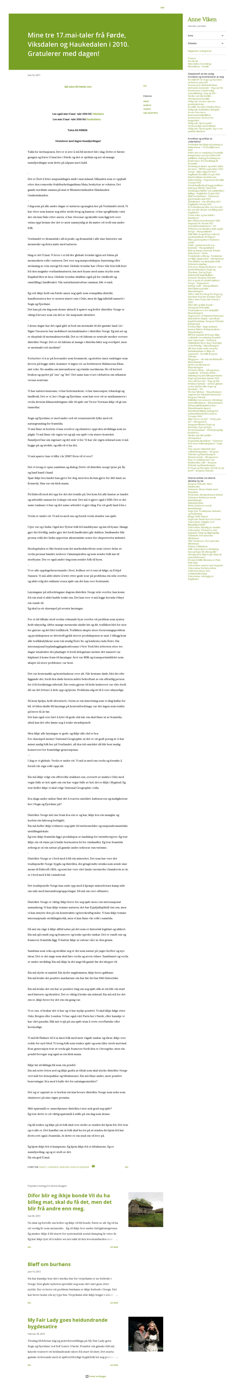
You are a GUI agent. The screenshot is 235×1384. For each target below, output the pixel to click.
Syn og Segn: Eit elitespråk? (202, 551)
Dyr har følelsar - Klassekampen (204, 391)
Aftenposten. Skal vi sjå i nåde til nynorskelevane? (204, 556)
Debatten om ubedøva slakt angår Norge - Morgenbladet (205, 230)
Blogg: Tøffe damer (198, 516)
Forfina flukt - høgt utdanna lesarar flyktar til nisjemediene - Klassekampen (204, 329)
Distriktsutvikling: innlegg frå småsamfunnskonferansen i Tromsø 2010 (203, 413)
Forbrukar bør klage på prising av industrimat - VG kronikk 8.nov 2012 (205, 147)
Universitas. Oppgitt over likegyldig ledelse (201, 523)
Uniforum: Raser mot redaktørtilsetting (199, 572)
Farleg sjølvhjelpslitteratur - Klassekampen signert (202, 406)
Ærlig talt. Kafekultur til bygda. (204, 109)
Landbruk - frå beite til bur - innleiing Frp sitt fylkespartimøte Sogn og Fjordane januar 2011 (205, 375)
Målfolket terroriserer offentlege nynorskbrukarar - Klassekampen (205, 401)
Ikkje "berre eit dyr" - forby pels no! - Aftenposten (204, 420)
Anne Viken (202, 19)
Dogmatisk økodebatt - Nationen (205, 440)
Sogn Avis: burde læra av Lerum (204, 519)
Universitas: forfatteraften (202, 568)
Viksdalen (98, 113)
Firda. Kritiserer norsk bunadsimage (199, 507)
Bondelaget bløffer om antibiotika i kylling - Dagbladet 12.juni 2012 (206, 192)
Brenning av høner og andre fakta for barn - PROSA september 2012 (205, 167)
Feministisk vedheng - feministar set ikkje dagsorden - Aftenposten (206, 257)
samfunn (147, 109)
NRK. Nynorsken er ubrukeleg (203, 549)
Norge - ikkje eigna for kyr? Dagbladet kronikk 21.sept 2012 (204, 173)
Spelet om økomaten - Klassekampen (199, 366)
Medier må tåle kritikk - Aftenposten (200, 436)
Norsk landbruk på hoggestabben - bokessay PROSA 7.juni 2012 (206, 186)
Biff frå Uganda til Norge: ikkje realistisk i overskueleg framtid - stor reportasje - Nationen (205, 337)
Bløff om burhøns (49, 1264)
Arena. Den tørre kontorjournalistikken (199, 113)
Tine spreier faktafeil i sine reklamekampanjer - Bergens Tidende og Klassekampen (203, 452)
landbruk (147, 105)
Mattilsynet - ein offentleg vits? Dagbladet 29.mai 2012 (204, 203)
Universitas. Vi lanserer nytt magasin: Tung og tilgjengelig (203, 531)
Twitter (192, 58)
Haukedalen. (93, 119)
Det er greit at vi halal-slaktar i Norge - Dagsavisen (204, 281)
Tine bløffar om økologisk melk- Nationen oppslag (204, 262)
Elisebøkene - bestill (198, 66)
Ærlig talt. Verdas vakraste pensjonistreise (202, 102)
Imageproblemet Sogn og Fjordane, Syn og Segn (201, 425)
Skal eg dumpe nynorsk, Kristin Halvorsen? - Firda (204, 252)
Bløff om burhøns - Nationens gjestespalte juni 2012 (203, 197)
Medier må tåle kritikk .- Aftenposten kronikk (200, 97)
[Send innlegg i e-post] (93, 1167)
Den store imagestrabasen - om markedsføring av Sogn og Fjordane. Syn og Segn (204, 269)
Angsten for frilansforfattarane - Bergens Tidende (205, 396)
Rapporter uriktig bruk (199, 50)
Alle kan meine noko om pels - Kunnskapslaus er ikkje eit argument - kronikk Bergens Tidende (203, 352)
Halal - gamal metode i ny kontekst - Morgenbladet (201, 246)
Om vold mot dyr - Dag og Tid (203, 381)
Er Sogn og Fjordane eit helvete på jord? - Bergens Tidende (206, 469)
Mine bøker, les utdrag (199, 63)
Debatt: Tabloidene (198, 546)
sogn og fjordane (150, 112)
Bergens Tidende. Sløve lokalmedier (200, 485)
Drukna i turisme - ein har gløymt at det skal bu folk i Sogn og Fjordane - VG (205, 386)
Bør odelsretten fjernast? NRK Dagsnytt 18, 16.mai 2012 (204, 222)
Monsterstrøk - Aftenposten (203, 457)
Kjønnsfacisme (195, 502)
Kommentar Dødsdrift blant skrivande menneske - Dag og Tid (205, 86)
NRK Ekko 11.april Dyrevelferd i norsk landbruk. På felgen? (204, 235)
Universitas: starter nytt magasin (205, 565)
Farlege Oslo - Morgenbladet (203, 285)
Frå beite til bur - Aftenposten (203, 370)
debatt (146, 101)
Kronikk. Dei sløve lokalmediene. (204, 106)
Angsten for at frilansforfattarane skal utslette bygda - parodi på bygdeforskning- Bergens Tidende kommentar (206, 319)
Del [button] (145, 86)
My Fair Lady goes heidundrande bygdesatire (68, 1323)
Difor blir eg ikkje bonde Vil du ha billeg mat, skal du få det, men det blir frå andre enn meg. (70, 1202)
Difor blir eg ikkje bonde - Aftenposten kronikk (201, 306)
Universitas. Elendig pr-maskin (204, 527)
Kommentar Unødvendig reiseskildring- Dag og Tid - (202, 92)
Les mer (114, 1247)
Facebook (193, 61)
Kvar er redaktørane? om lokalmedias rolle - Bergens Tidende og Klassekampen (202, 462)
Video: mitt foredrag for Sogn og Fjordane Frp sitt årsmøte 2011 (205, 295)
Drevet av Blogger (97, 1376)
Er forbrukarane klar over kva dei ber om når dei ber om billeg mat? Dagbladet (205, 210)
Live (89, 86)
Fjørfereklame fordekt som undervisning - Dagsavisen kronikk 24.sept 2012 (206, 180)
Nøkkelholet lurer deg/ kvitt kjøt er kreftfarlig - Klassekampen (205, 344)
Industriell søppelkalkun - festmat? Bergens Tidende (202, 276)
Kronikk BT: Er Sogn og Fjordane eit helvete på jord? (205, 81)
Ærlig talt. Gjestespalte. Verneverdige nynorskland (201, 124)
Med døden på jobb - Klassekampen (199, 290)
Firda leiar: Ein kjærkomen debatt (205, 494)
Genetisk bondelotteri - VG (202, 226)
